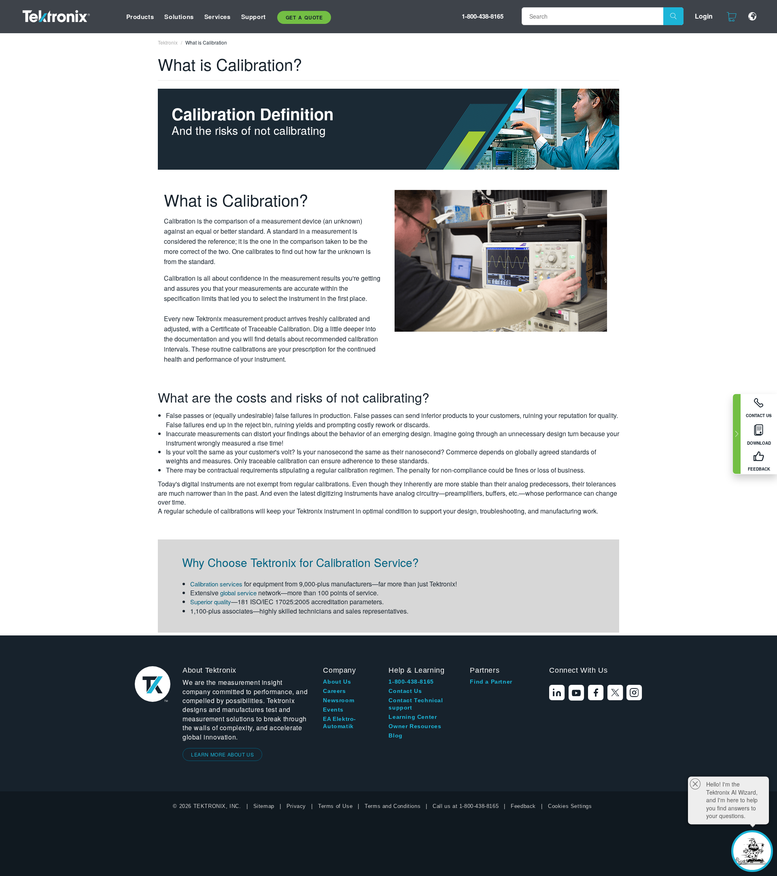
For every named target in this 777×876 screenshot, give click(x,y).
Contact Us (405, 691)
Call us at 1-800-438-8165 (466, 806)
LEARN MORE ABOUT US (222, 754)
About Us (337, 681)
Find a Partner (491, 681)
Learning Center (412, 717)
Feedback (523, 806)
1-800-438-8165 (482, 16)
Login (704, 16)
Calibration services (216, 584)
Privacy (296, 806)
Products (140, 16)
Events (333, 709)
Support (253, 16)
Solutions (178, 16)
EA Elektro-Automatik (339, 722)
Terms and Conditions (392, 806)
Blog (395, 735)
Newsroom (338, 700)
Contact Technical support (415, 704)
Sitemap (263, 806)
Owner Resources (414, 726)
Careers (334, 691)
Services (217, 16)
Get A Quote (304, 17)
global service (238, 592)
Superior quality (210, 601)
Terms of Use (335, 806)
